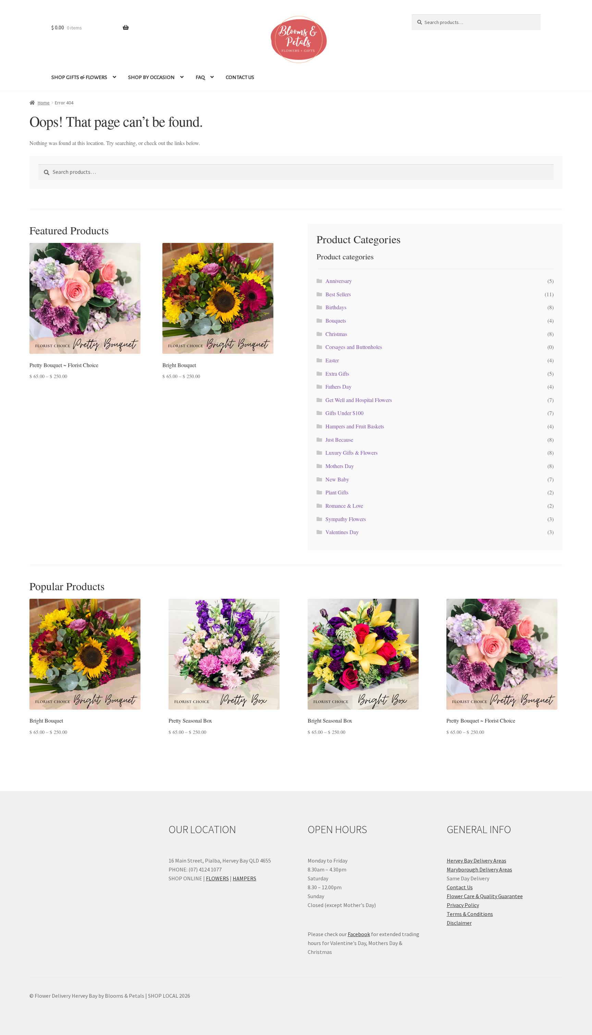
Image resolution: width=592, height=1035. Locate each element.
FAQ (200, 77)
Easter (332, 360)
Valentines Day (342, 531)
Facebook (359, 934)
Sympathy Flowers (345, 518)
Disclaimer (459, 922)
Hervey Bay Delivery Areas (476, 860)
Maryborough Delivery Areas (479, 869)
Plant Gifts (336, 492)
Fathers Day (338, 386)
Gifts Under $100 (344, 412)
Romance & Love (344, 505)
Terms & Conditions (470, 913)
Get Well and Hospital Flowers (358, 399)
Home (44, 103)
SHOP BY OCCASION (151, 77)
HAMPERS (244, 878)
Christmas (336, 333)
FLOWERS (217, 878)
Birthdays (335, 307)
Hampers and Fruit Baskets (354, 426)
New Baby (337, 479)
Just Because (339, 439)
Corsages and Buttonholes (353, 346)
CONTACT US (240, 77)
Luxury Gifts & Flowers (351, 452)
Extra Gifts (337, 373)
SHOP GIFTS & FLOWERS (79, 77)
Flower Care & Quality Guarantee (485, 896)
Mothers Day (339, 465)
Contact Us (460, 887)
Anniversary (338, 280)
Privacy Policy (463, 905)
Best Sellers (338, 294)
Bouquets (335, 320)
